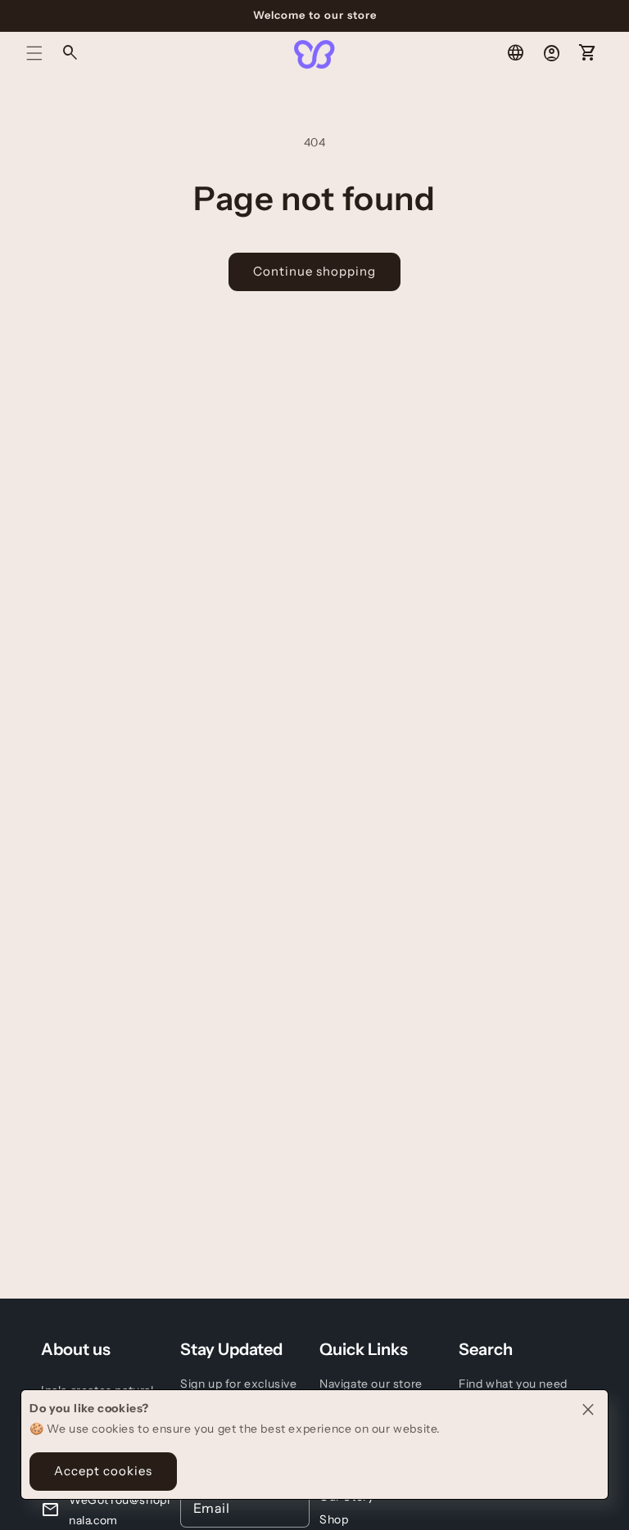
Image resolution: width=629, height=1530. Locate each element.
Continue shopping (314, 271)
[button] (34, 53)
